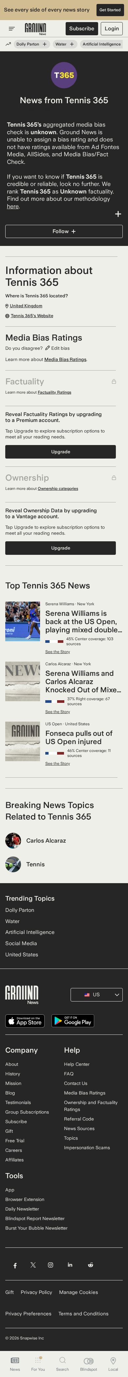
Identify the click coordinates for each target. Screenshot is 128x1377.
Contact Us (75, 1083)
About (11, 1064)
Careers (13, 1150)
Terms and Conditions (83, 1314)
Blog (10, 1092)
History (12, 1073)
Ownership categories (58, 488)
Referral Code (79, 1119)
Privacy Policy (36, 1292)
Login (112, 28)
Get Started (110, 10)
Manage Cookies (78, 1292)
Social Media (21, 943)
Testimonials (18, 1102)
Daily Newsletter (22, 1209)
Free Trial (14, 1140)
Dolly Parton (27, 44)
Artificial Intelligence (102, 44)
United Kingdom (39, 108)
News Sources (79, 1128)
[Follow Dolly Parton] (45, 44)
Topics (71, 1138)
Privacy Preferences (28, 1314)
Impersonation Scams (87, 1147)
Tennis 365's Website (32, 316)
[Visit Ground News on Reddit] (90, 1264)
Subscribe (81, 28)
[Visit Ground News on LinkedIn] (70, 1264)
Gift (9, 1131)
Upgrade (60, 451)
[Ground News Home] (35, 29)
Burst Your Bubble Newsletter (36, 1228)
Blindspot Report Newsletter (35, 1218)
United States (21, 954)
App (9, 1189)
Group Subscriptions (27, 1112)
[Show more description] (64, 214)
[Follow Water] (72, 44)
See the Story (57, 651)
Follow (61, 231)
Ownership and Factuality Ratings (90, 1106)
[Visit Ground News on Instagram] (50, 1265)
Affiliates (14, 1159)
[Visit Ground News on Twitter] (33, 1264)
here (13, 206)
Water (60, 44)
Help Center (77, 1064)
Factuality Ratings (54, 392)
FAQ (69, 1073)
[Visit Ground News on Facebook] (15, 1264)
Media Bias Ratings (65, 359)
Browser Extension (24, 1199)
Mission (13, 1083)
